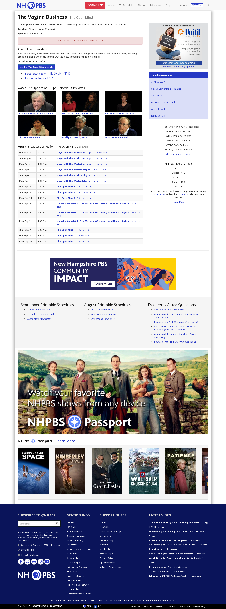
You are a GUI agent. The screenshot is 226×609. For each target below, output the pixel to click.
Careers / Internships (76, 536)
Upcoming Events (107, 562)
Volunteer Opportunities (110, 567)
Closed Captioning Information (166, 88)
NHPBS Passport (107, 553)
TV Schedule (126, 5)
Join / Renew (185, 606)
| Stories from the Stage (168, 567)
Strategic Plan (73, 589)
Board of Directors (75, 531)
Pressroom (72, 571)
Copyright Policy (74, 558)
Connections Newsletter (39, 318)
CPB (99, 605)
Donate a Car (105, 536)
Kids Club (104, 544)
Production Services (75, 576)
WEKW (93, 600)
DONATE (94, 5)
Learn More (178, 201)
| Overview (177, 553)
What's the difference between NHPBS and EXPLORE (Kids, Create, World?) (175, 328)
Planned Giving (106, 558)
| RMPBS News (174, 540)
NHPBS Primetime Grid (38, 309)
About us (148, 606)
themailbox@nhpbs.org (31, 555)
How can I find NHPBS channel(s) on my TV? (176, 321)
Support (171, 5)
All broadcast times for (47, 73)
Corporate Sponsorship (110, 531)
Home (111, 5)
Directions (172, 606)
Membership (105, 549)
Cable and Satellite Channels (179, 154)
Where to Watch (159, 109)
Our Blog (71, 522)
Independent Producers (77, 567)
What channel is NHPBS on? (79, 593)
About (183, 5)
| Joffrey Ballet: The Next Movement (168, 571)
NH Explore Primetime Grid (40, 314)
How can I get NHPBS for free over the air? (175, 341)
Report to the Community (78, 585)
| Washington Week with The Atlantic (175, 576)
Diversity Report (74, 562)
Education (155, 5)
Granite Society (106, 540)
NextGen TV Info (159, 115)
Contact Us (156, 95)
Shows (141, 5)
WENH (75, 600)
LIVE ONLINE (158, 194)
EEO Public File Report (110, 600)
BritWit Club (105, 527)
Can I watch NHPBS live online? (169, 309)
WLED (84, 600)
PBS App (181, 194)
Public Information (75, 580)
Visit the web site (36, 67)
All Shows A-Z (158, 82)
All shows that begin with (38, 78)
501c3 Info (71, 527)
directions (54, 545)
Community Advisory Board (79, 549)
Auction (103, 522)
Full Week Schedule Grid (163, 102)
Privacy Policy (199, 606)
